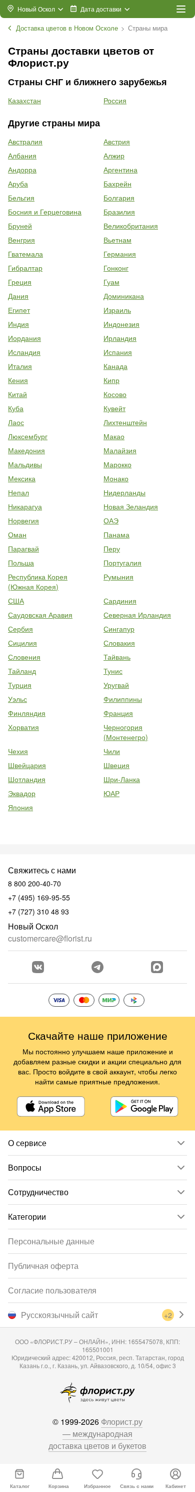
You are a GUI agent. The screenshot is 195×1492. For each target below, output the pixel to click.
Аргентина (121, 169)
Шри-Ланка (122, 779)
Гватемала (25, 254)
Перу (112, 548)
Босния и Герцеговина (45, 212)
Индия (18, 324)
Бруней (20, 226)
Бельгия (21, 198)
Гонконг (116, 268)
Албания (22, 155)
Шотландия (27, 779)
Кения (18, 380)
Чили (112, 751)
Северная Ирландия (137, 615)
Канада (116, 366)
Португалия (123, 562)
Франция (118, 713)
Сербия (20, 629)
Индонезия (122, 324)
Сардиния (120, 601)
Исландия (24, 352)
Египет (19, 310)
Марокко (118, 464)
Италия (20, 366)
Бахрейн (118, 183)
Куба (16, 408)
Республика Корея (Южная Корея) (38, 582)
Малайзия (120, 450)
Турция (20, 685)
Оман (17, 534)
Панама (117, 534)
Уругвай (116, 685)
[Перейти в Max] (157, 967)
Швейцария (27, 765)
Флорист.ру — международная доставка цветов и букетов (97, 1433)
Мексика (22, 478)
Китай (17, 394)
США (16, 601)
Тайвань (117, 657)
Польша (21, 562)
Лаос (16, 422)
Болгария (119, 198)
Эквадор (22, 793)
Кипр (112, 380)
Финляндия (27, 713)
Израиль (117, 310)
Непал (18, 492)
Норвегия (23, 520)
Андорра (22, 169)
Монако (116, 478)
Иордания (24, 338)
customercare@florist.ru (50, 938)
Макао (114, 436)
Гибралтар (25, 268)
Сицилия (22, 643)
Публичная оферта (43, 1265)
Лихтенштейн (125, 422)
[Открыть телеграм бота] (98, 967)
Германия (120, 254)
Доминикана (124, 296)
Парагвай (23, 548)
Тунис (113, 671)
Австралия (25, 141)
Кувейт (115, 408)
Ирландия (120, 338)
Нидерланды (125, 492)
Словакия (119, 643)
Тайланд (22, 671)
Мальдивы (25, 464)
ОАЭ (111, 520)
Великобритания (131, 226)
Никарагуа (25, 506)
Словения (24, 657)
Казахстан (24, 100)
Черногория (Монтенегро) (126, 732)
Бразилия (119, 212)
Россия (115, 100)
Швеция (117, 765)
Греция (20, 282)
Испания (118, 352)
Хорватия (23, 727)
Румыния (119, 577)
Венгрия (21, 240)
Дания (18, 296)
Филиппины (123, 699)
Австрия (117, 141)
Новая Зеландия (131, 506)
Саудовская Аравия (40, 615)
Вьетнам (118, 240)
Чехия (18, 751)
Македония (26, 450)
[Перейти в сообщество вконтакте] (38, 967)
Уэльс (17, 699)
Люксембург (28, 436)
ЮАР (112, 793)
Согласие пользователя (52, 1290)
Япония (20, 807)
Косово (115, 394)
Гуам (112, 282)
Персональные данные (51, 1241)
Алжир (114, 155)
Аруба (18, 183)
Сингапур (119, 629)
